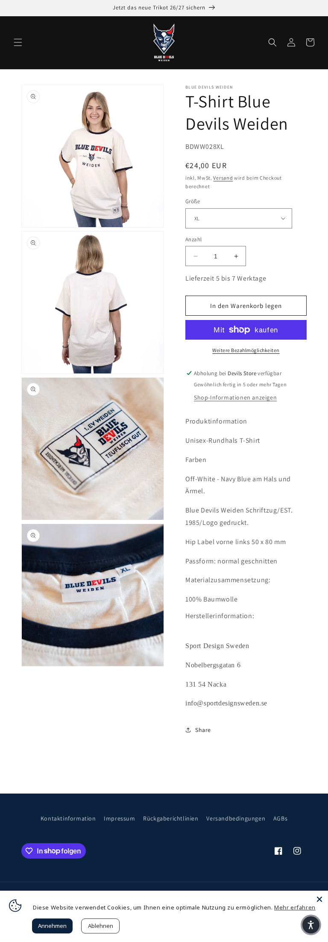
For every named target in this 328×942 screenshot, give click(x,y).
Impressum (119, 818)
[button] (18, 42)
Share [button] (203, 730)
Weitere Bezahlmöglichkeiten (246, 350)
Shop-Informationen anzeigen (235, 397)
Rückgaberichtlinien (170, 818)
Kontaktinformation (68, 818)
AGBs (280, 818)
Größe (192, 201)
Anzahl (193, 239)
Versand (223, 178)
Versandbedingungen (235, 818)
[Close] (319, 899)
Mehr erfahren (295, 907)
